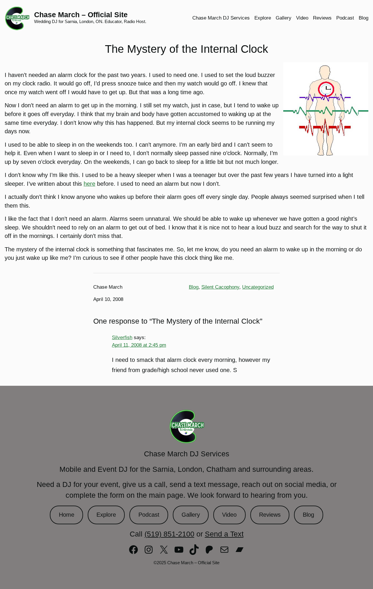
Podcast (148, 514)
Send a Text (224, 534)
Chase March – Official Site (81, 15)
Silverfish (122, 337)
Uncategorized (258, 287)
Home (66, 514)
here (89, 183)
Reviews (270, 514)
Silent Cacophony (220, 287)
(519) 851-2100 (169, 534)
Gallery (191, 514)
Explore (106, 514)
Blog (193, 287)
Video (229, 514)
